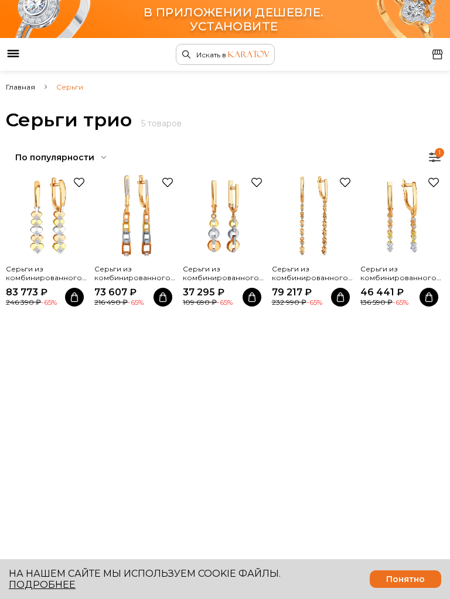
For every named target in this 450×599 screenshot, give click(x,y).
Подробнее (42, 584)
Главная (20, 86)
